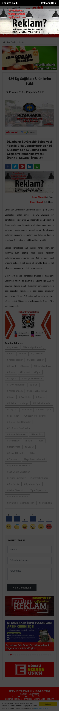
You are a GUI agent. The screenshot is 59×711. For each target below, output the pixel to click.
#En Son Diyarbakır (16, 478)
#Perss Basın (45, 503)
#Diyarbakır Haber (39, 478)
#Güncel (11, 372)
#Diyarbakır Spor (32, 484)
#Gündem (27, 409)
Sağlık (22, 42)
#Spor (37, 372)
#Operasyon (13, 459)
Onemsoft (34, 694)
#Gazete (40, 397)
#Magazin (12, 378)
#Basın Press (13, 447)
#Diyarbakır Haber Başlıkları (20, 503)
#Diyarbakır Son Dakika (18, 465)
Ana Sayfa (11, 42)
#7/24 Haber (37, 353)
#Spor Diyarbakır (37, 490)
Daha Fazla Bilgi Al (41, 708)
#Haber (22, 353)
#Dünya (33, 384)
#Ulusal (10, 397)
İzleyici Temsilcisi (23, 699)
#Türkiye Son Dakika (32, 378)
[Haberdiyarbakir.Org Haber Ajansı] (10, 26)
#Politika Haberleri (42, 403)
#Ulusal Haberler (35, 360)
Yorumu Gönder (22, 588)
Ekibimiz (9, 699)
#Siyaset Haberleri (16, 453)
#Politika (11, 403)
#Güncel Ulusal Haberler (19, 422)
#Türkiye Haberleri (16, 384)
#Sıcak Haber (13, 440)
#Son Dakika (13, 484)
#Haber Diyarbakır (16, 490)
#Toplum (24, 366)
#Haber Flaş (37, 434)
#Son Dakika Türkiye (37, 391)
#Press (39, 440)
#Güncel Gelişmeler (16, 434)
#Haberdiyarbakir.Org (33, 347)
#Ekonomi (25, 372)
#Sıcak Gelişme (43, 409)
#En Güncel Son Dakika (18, 428)
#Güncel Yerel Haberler (34, 416)
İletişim (50, 699)
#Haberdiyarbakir (42, 366)
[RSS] (39, 696)
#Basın (28, 440)
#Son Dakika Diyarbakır (18, 472)
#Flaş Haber (13, 416)
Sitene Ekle (39, 699)
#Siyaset (11, 366)
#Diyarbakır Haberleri (34, 459)
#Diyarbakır (12, 347)
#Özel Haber (25, 397)
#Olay (33, 453)
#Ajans (10, 353)
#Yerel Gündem (15, 391)
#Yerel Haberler (15, 360)
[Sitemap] (46, 696)
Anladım (48, 704)
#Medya (24, 403)
